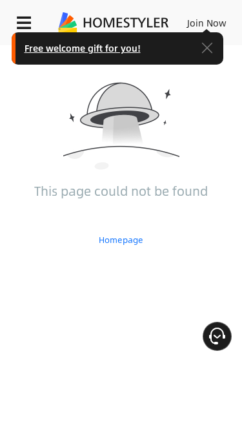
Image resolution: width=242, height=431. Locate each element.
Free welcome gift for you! (83, 47)
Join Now (207, 23)
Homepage (121, 239)
